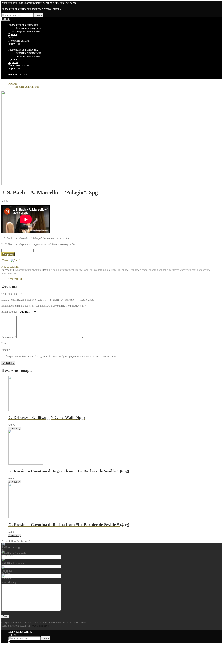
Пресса (12, 34)
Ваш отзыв (8, 337)
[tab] (115, 279)
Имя (5, 343)
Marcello (115, 269)
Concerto (87, 269)
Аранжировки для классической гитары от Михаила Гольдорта (38, 2)
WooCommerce (40, 625)
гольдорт (162, 269)
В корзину (8, 254)
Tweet (5, 260)
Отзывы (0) (15, 278)
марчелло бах (188, 269)
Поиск (39, 15)
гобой (152, 269)
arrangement (67, 269)
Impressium (14, 43)
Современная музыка (28, 31)
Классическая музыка (28, 28)
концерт (173, 269)
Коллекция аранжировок (23, 24)
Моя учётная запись (20, 631)
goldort (98, 269)
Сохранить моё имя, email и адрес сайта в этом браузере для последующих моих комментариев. (62, 356)
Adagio (55, 269)
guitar (106, 269)
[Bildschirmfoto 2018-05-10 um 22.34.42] (48, 183)
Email (5, 349)
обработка (203, 269)
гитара (143, 269)
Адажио (133, 269)
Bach (78, 269)
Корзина (13, 37)
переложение (9, 272)
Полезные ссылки (19, 40)
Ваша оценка (10, 311)
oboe (124, 269)
